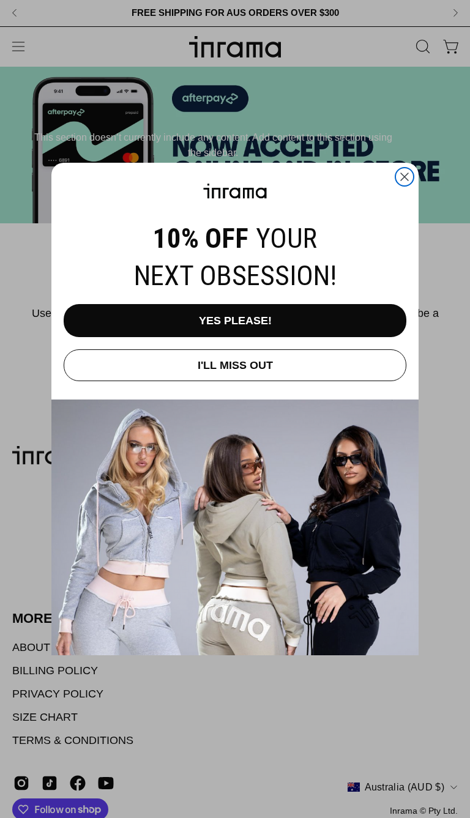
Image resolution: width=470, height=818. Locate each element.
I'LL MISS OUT (235, 365)
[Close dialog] (404, 177)
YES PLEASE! (235, 320)
